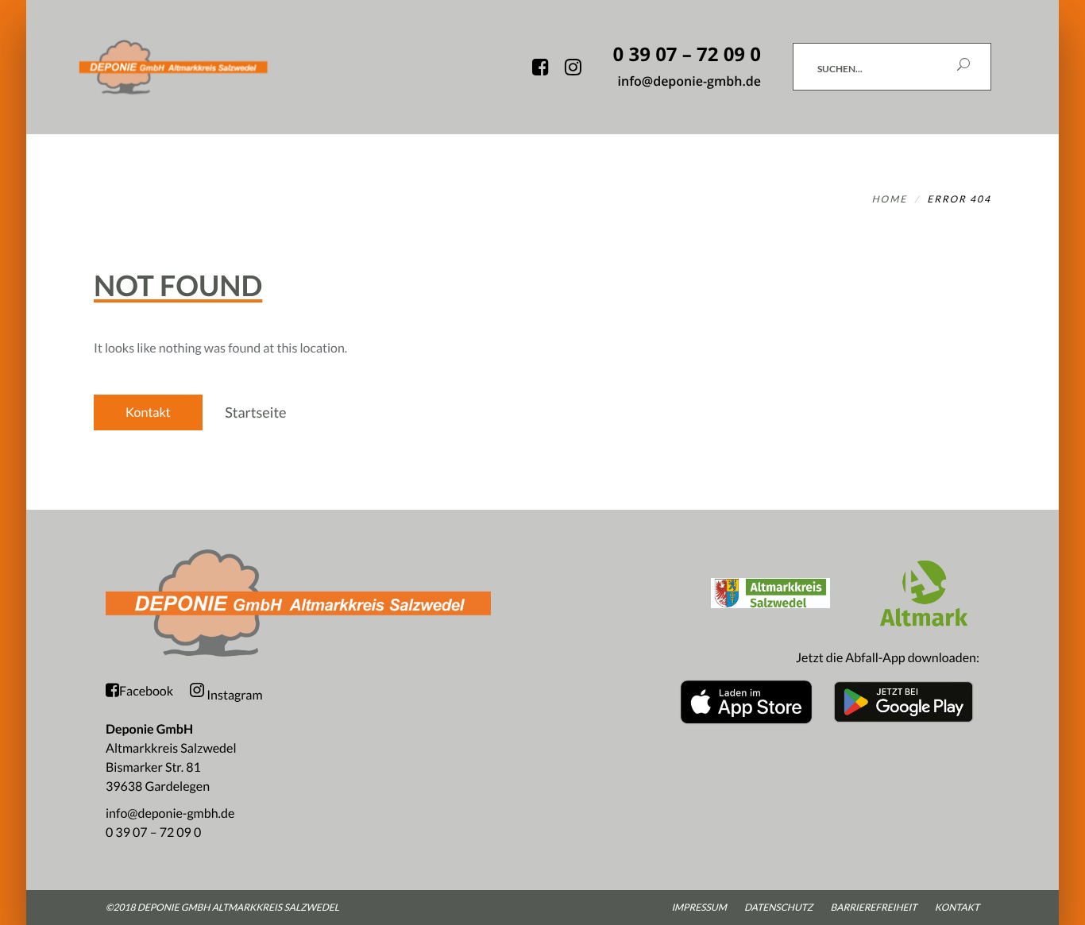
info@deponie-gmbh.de (170, 813)
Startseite (255, 412)
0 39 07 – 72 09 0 (153, 832)
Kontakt (148, 412)
